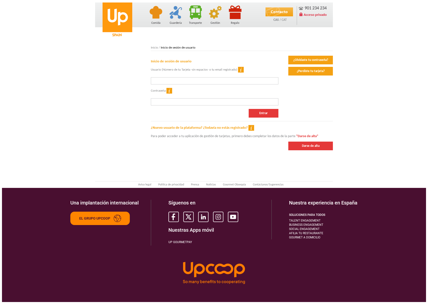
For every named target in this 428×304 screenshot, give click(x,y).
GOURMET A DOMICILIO (304, 237)
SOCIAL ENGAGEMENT (304, 229)
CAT (284, 20)
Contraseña (158, 90)
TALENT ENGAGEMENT (305, 220)
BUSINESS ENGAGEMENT (306, 225)
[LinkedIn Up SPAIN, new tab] (203, 217)
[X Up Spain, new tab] (188, 217)
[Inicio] (117, 19)
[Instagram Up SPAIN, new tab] (218, 217)
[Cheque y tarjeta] (155, 11)
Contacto (279, 11)
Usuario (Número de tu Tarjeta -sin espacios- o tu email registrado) (194, 69)
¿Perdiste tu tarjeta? (311, 71)
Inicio (154, 47)
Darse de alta (311, 146)
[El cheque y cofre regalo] (235, 11)
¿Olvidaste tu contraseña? (310, 60)
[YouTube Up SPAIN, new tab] (233, 217)
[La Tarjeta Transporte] (195, 11)
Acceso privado (315, 14)
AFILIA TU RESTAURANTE (306, 233)
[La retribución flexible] (215, 11)
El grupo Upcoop (94, 218)
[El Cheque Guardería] (175, 11)
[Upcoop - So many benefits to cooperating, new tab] (214, 273)
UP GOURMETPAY (180, 242)
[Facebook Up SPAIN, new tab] (173, 217)
